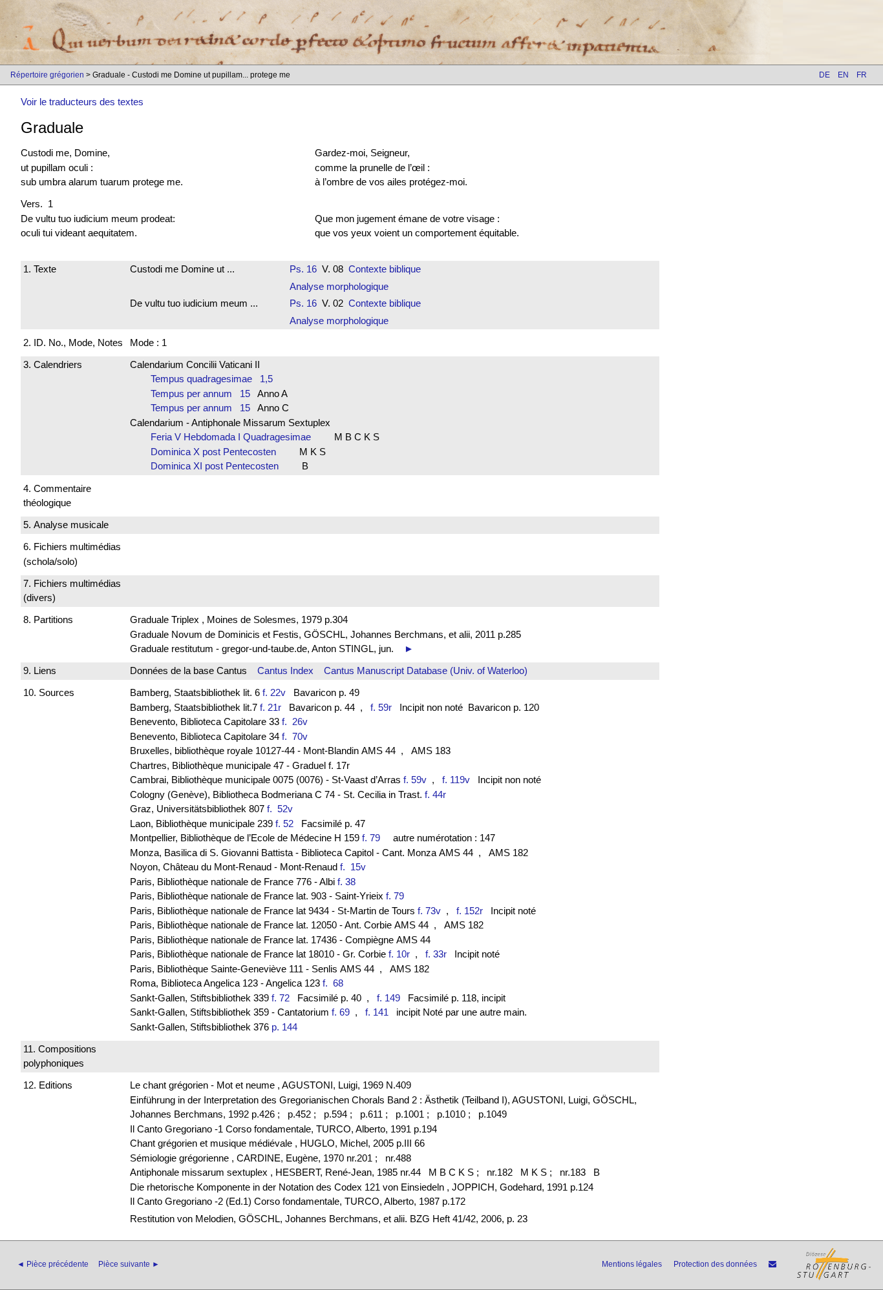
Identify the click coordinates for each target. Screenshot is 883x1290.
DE (824, 74)
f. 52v (282, 808)
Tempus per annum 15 (200, 393)
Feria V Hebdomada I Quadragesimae (235, 436)
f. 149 (388, 997)
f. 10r (399, 953)
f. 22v (274, 692)
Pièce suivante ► (129, 1264)
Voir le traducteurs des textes (82, 101)
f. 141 (376, 1012)
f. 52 (284, 823)
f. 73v (429, 910)
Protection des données (715, 1264)
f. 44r (435, 794)
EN (843, 74)
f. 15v (355, 866)
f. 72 (280, 997)
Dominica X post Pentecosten (217, 451)
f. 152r (469, 910)
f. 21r (270, 707)
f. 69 (341, 1012)
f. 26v (295, 721)
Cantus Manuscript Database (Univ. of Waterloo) (425, 670)
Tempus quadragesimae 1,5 (212, 378)
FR (861, 74)
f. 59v (415, 779)
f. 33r (436, 953)
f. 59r (381, 707)
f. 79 (371, 837)
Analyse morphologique (339, 286)
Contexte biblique (384, 268)
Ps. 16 (303, 268)
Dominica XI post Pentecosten (218, 465)
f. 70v (297, 736)
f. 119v (456, 779)
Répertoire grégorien (47, 74)
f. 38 (346, 881)
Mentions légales (632, 1264)
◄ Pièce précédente (53, 1264)
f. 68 (335, 983)
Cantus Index (285, 670)
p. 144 (284, 1026)
